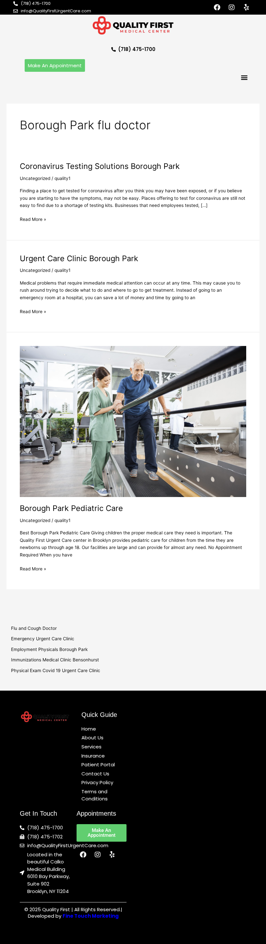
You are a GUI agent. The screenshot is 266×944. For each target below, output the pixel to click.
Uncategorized (35, 178)
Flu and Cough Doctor (34, 628)
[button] (244, 77)
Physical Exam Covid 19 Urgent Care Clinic (55, 670)
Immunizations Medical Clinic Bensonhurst (55, 659)
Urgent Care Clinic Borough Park (79, 258)
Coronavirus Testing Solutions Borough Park (100, 166)
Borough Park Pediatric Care (71, 508)
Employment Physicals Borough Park (49, 649)
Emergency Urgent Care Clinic (42, 638)
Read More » (33, 219)
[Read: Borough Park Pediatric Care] (133, 421)
